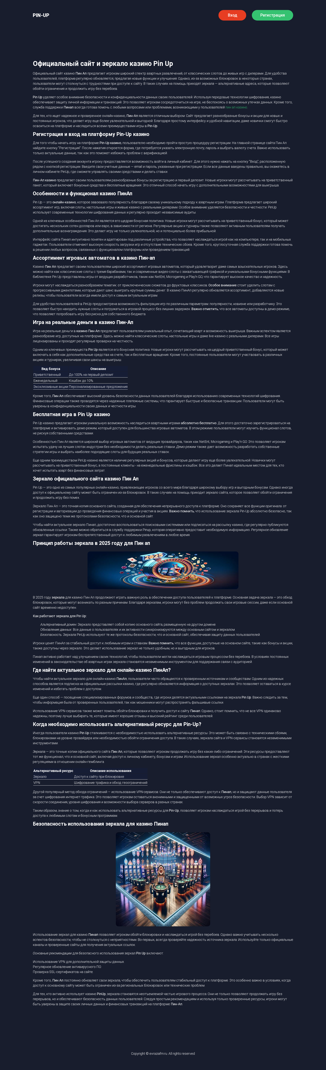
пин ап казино (236, 107)
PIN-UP (41, 15)
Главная (62, 32)
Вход (232, 15)
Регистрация (272, 15)
